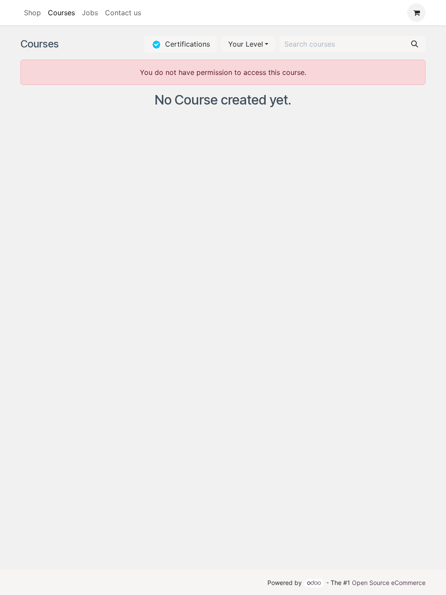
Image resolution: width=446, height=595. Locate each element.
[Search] (415, 44)
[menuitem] (32, 12)
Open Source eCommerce (389, 582)
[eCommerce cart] (416, 12)
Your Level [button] (245, 44)
